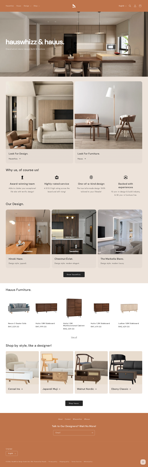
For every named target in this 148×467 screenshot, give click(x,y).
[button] (27, 5)
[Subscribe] (92, 432)
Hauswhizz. (13, 158)
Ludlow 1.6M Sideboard (128, 323)
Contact (68, 419)
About (60, 419)
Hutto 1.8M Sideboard (45, 323)
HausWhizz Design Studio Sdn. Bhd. (22, 462)
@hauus (87, 419)
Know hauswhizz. (74, 274)
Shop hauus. (74, 403)
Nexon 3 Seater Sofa (17, 323)
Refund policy (88, 461)
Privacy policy (53, 461)
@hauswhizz (77, 419)
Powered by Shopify (40, 462)
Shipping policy (64, 461)
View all (74, 337)
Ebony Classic (119, 388)
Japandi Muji (50, 388)
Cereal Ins (14, 388)
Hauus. (80, 158)
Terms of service (77, 461)
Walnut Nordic (85, 388)
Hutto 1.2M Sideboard (100, 323)
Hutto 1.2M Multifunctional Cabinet (74, 324)
